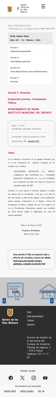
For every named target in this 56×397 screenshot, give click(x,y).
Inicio (10, 25)
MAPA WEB (10, 391)
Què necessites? (35, 316)
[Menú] (43, 6)
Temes (30, 320)
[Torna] (18, 8)
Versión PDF (33, 141)
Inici (29, 311)
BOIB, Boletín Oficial (22, 25)
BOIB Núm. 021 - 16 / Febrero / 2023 (24, 28)
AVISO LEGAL (27, 391)
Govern (31, 324)
